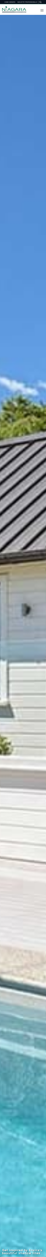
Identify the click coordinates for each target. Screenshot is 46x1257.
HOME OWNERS (9, 2)
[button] (42, 10)
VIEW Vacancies (23, 1250)
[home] (13, 9)
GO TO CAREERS (23, 1243)
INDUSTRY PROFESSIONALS (27, 2)
